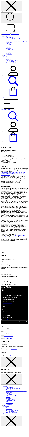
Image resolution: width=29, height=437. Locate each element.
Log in (2, 336)
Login (10, 355)
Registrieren (9, 338)
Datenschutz (14, 349)
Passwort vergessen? (8, 336)
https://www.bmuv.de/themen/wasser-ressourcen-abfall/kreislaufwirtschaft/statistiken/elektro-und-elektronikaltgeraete (13, 174)
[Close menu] (11, 6)
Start (1, 143)
